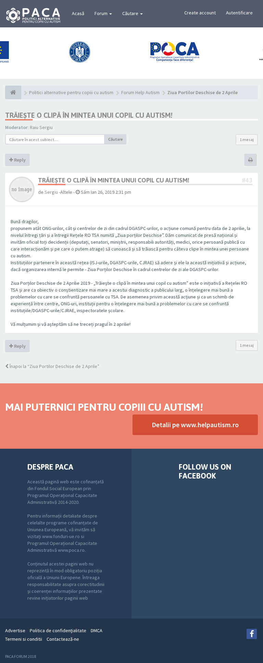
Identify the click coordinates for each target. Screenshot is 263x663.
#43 (247, 180)
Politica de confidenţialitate (58, 630)
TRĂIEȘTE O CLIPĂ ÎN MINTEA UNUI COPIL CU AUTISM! (88, 115)
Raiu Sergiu (41, 127)
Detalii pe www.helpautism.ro (195, 424)
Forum (102, 13)
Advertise (15, 630)
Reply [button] (19, 160)
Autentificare (239, 13)
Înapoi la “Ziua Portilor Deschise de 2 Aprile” (54, 366)
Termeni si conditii (23, 639)
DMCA (96, 630)
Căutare (130, 13)
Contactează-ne (63, 639)
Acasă (78, 13)
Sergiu (51, 192)
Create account (200, 13)
